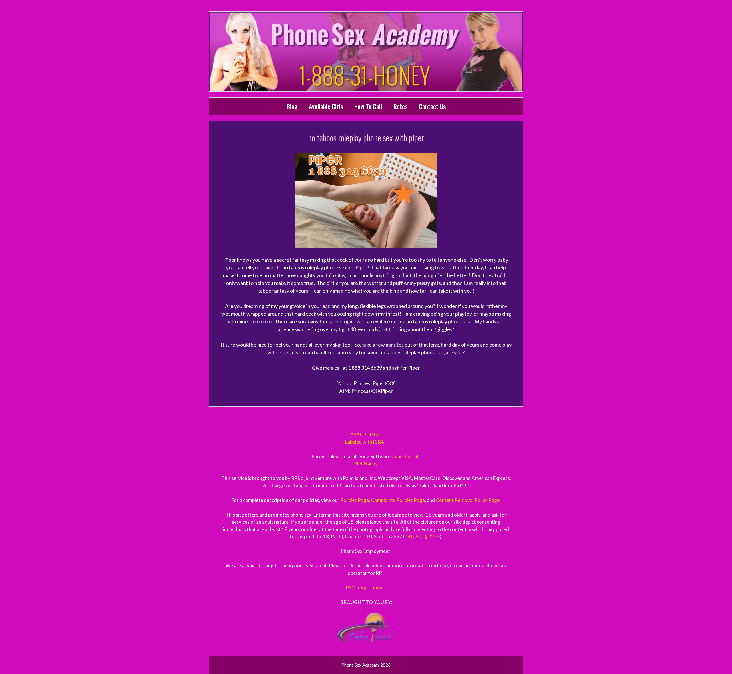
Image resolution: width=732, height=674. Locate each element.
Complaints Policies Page (398, 500)
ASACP (358, 434)
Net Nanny (366, 464)
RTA (374, 434)
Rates (400, 106)
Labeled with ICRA (364, 442)
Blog (292, 106)
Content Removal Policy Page (468, 500)
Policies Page (354, 500)
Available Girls (326, 106)
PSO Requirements (366, 588)
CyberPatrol (404, 456)
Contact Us (432, 106)
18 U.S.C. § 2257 (422, 536)
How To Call (368, 106)
